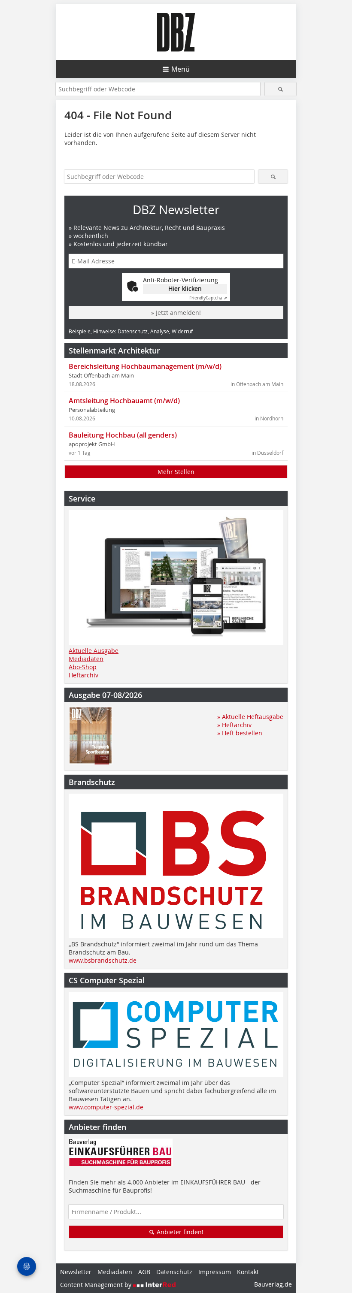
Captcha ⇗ (208, 298)
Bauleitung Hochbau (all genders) (123, 435)
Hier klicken (185, 288)
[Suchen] (280, 89)
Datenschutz (174, 1272)
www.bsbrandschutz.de (103, 960)
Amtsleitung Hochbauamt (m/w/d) (124, 400)
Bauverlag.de (273, 1284)
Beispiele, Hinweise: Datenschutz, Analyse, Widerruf (131, 331)
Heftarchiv (83, 675)
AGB (144, 1272)
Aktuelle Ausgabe (93, 650)
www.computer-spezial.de (106, 1107)
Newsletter (75, 1272)
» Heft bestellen (239, 733)
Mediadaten (86, 659)
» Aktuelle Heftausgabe (250, 717)
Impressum (214, 1272)
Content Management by (96, 1285)
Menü (180, 69)
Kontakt (248, 1272)
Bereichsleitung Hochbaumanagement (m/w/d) (145, 366)
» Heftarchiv (234, 725)
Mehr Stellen (176, 472)
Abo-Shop (83, 667)
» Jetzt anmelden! (176, 312)
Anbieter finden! (179, 1232)
